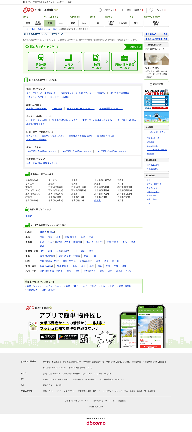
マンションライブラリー (157, 150)
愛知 (42, 256)
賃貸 (112, 286)
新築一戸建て (72, 286)
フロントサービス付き (58, 97)
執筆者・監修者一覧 (138, 391)
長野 (42, 251)
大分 (102, 271)
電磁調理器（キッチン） (111, 108)
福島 (91, 237)
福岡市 (59, 271)
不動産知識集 (151, 160)
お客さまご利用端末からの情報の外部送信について (83, 362)
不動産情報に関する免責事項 (154, 362)
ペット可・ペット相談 (36, 120)
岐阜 (86, 256)
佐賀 (69, 271)
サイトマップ (110, 401)
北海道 (43, 232)
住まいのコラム (121, 391)
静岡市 (67, 256)
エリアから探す (69, 61)
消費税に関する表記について (80, 368)
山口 (75, 266)
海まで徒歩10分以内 (126, 120)
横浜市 (59, 242)
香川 (108, 266)
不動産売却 (47, 385)
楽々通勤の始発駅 (105, 136)
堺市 (56, 261)
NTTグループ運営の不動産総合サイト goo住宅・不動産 (47, 2)
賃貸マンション (88, 374)
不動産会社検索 (153, 138)
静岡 (61, 256)
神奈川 (51, 242)
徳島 (100, 266)
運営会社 (122, 401)
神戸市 (72, 261)
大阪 (42, 261)
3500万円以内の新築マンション (111, 151)
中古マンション (53, 286)
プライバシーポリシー (74, 401)
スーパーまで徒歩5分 (36, 139)
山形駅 (29, 216)
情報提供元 (136, 362)
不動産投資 (32, 290)
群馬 (42, 246)
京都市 (88, 261)
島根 (92, 266)
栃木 (133, 242)
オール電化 (57, 108)
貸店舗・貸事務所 (154, 184)
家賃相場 (150, 142)
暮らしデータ (152, 146)
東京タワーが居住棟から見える (97, 120)
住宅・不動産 (48, 290)
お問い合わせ (98, 401)
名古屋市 (50, 256)
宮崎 (110, 271)
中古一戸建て (89, 286)
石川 (75, 251)
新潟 (58, 251)
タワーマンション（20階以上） (41, 93)
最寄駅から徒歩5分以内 (53, 136)
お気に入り (157, 34)
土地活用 (58, 385)
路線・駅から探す (41, 61)
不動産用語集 (152, 169)
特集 (45, 391)
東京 (42, 242)
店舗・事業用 (125, 286)
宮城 (67, 237)
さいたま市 (96, 242)
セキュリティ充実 (34, 97)
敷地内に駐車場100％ (36, 108)
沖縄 (128, 271)
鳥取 (83, 266)
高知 (124, 266)
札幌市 (51, 232)
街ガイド (109, 391)
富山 (83, 251)
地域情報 (149, 127)
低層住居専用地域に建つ (80, 136)
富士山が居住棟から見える (65, 120)
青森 (42, 237)
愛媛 (116, 266)
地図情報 (150, 154)
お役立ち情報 (26, 391)
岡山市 (65, 266)
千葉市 (115, 242)
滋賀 (98, 261)
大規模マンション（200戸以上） (76, 93)
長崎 (77, 271)
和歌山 (115, 261)
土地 (103, 286)
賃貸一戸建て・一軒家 (71, 374)
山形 (83, 237)
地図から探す (97, 61)
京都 (82, 261)
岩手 (58, 237)
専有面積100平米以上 (36, 124)
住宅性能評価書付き (119, 93)
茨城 (125, 242)
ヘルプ (87, 401)
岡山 (59, 266)
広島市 (49, 266)
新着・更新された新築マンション (42, 163)
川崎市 (67, 242)
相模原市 (77, 242)
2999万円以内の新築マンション (76, 151)
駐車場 (99, 374)
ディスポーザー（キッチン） (80, 108)
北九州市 (50, 271)
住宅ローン (119, 379)
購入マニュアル (153, 165)
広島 (42, 266)
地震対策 (101, 93)
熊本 (86, 271)
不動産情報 (150, 175)
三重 (94, 256)
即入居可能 (31, 136)
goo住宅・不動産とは (52, 362)
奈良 (106, 261)
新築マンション (34, 286)
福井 (91, 251)
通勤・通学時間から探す (124, 61)
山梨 (50, 251)
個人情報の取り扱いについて (55, 368)
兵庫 (65, 261)
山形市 (97, 200)
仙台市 (73, 237)
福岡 (42, 271)
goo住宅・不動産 (28, 361)
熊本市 (92, 271)
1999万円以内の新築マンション (41, 151)
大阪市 (49, 261)
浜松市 (76, 256)
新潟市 (65, 251)
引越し (51, 391)
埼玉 (88, 242)
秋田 (50, 237)
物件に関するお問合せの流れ (118, 362)
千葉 (109, 242)
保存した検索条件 (157, 39)
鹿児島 (119, 271)
